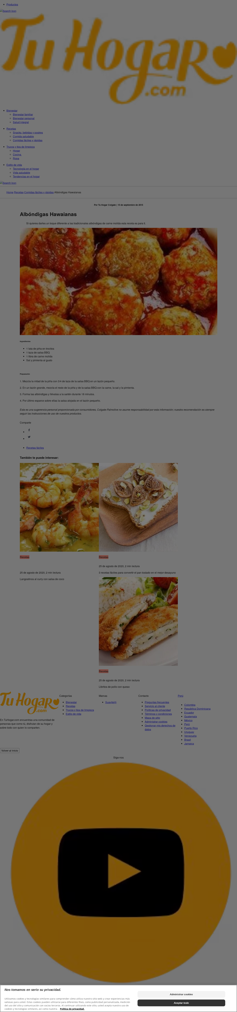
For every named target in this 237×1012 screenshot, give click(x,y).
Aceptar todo (181, 1002)
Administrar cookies (181, 994)
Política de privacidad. (72, 1008)
